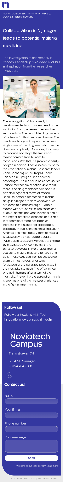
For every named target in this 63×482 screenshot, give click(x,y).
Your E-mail (13, 409)
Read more (52, 466)
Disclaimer (54, 479)
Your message (15, 437)
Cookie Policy (43, 479)
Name (9, 395)
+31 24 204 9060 (20, 366)
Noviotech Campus (22, 479)
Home (6, 14)
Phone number (15, 423)
